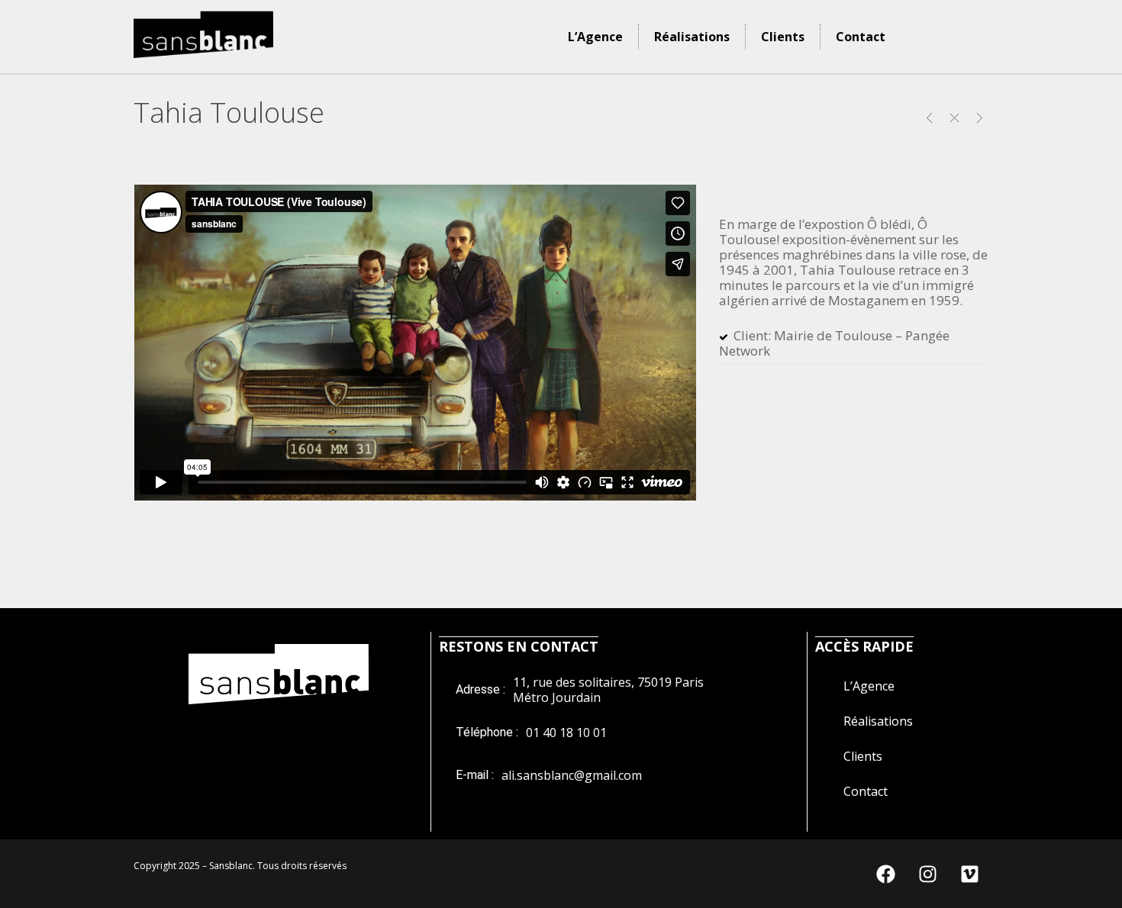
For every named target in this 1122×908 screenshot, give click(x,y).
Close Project (954, 117)
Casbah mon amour (929, 117)
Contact (860, 36)
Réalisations (692, 36)
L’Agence (595, 36)
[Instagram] (927, 874)
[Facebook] (885, 874)
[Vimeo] (969, 874)
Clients (782, 36)
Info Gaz (979, 117)
